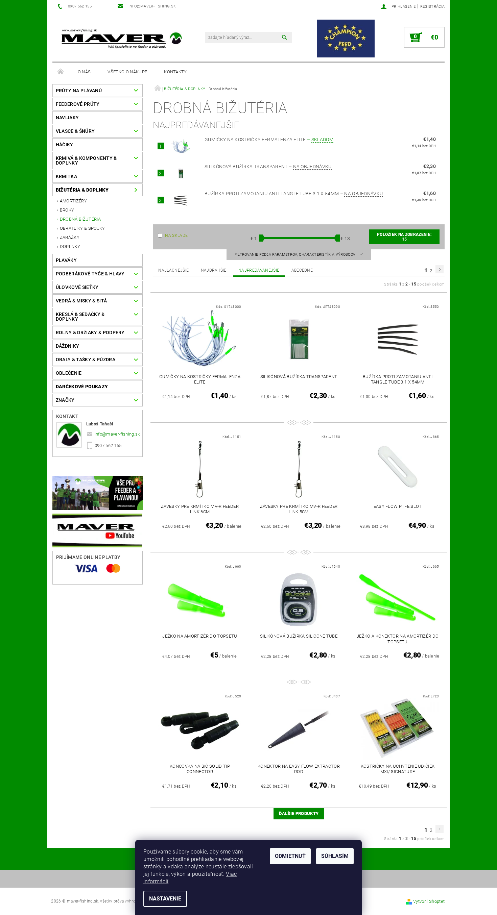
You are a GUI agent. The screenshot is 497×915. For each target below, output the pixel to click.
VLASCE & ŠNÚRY (75, 131)
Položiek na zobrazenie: (404, 237)
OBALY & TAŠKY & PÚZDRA (85, 359)
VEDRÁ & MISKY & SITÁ (81, 300)
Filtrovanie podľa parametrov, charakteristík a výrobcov (296, 254)
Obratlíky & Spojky (82, 228)
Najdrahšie (214, 270)
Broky (67, 210)
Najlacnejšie (173, 270)
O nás (84, 71)
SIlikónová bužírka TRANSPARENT (268, 166)
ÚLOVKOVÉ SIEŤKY (77, 287)
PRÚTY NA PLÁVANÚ (79, 90)
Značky (65, 400)
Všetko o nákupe (127, 71)
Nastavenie (165, 898)
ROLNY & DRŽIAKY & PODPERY (90, 332)
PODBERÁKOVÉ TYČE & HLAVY (90, 273)
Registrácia (432, 6)
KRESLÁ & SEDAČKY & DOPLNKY (80, 317)
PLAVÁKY (66, 260)
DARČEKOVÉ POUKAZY (82, 386)
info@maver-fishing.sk (117, 434)
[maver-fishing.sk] (120, 39)
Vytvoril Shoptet (429, 901)
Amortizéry (73, 200)
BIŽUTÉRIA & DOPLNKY (82, 190)
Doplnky (70, 246)
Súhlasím (335, 856)
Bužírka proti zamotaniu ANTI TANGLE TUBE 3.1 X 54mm (294, 193)
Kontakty (175, 71)
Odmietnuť (290, 856)
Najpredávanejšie (258, 270)
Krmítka (66, 176)
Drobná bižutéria (80, 219)
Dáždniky (67, 346)
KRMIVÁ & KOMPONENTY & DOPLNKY (86, 160)
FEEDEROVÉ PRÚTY (78, 104)
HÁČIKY (64, 144)
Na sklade (176, 235)
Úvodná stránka (60, 72)
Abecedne (302, 270)
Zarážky (69, 237)
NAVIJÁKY (67, 117)
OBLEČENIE (69, 373)
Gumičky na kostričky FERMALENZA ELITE (269, 139)
